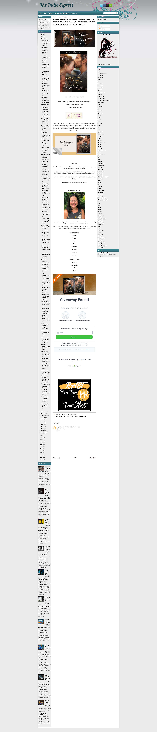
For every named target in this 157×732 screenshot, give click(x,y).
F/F (99, 121)
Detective (100, 110)
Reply (58, 430)
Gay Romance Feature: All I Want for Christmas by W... (45, 164)
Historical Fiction (102, 142)
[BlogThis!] (73, 414)
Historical (100, 140)
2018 (41, 448)
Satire (99, 207)
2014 (41, 457)
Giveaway (100, 131)
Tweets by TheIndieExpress (104, 253)
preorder (100, 186)
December (43, 38)
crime (99, 104)
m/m (99, 155)
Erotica (99, 115)
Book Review (101, 87)
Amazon (74, 262)
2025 (41, 36)
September (44, 415)
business (100, 89)
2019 (41, 446)
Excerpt (100, 119)
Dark (99, 108)
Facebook (74, 238)
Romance (100, 194)
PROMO (100, 188)
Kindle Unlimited (102, 150)
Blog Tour (100, 83)
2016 (41, 452)
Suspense (100, 224)
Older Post (92, 458)
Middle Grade (101, 165)
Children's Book (101, 92)
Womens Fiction (102, 238)
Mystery (100, 167)
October (43, 413)
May (42, 424)
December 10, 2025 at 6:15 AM (72, 427)
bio (98, 81)
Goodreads (74, 246)
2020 (41, 444)
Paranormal (100, 175)
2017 (41, 450)
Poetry (99, 182)
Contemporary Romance (103, 100)
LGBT (99, 152)
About (45, 13)
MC (99, 157)
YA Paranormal (101, 241)
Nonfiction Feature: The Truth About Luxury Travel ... (45, 372)
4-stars (99, 69)
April (42, 426)
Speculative (100, 217)
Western (100, 236)
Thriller (99, 228)
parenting (100, 178)
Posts (101, 26)
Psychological (101, 190)
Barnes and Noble (74, 265)
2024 (41, 435)
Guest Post (100, 136)
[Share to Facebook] (76, 414)
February (43, 430)
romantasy (100, 196)
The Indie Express (56, 5)
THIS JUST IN (74, 13)
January (43, 432)
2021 (41, 442)
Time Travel (101, 230)
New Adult (100, 169)
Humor (99, 146)
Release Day (101, 192)
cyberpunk (100, 106)
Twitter (74, 241)
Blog (74, 244)
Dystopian (100, 113)
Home (40, 13)
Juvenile (100, 148)
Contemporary (101, 98)
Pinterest (74, 249)
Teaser (99, 226)
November (43, 411)
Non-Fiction (100, 173)
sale (99, 203)
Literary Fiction (101, 154)
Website (74, 235)
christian (100, 94)
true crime (100, 234)
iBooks (74, 270)
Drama (99, 112)
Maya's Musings (61, 427)
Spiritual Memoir (102, 219)
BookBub (74, 255)
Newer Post (56, 458)
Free (99, 127)
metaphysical (101, 163)
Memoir (99, 159)
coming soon (101, 96)
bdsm (99, 79)
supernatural (101, 222)
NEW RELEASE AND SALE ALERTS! (62, 13)
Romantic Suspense (102, 199)
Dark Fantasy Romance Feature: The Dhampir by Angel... (44, 50)
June (42, 422)
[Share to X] (74, 414)
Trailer (99, 232)
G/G (99, 129)
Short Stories (101, 215)
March (42, 428)
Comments (102, 29)
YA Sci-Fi (100, 243)
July (42, 419)
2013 (41, 459)
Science (100, 211)
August (43, 417)
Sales (99, 205)
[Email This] (71, 414)
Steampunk (100, 220)
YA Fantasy (100, 240)
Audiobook (100, 77)
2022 (41, 439)
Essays (99, 117)
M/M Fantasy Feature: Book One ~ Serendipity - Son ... (45, 142)
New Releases (101, 171)
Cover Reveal (101, 102)
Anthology (100, 75)
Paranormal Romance (103, 176)
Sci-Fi (99, 209)
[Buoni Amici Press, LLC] (108, 35)
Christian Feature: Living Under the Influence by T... (45, 360)
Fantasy (100, 123)
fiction (99, 125)
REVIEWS (50, 13)
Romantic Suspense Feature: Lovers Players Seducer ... (45, 318)
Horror (99, 144)
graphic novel (101, 134)
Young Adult (101, 247)
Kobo (74, 268)
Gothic (99, 132)
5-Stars (99, 71)
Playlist (99, 180)
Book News (100, 85)
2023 (41, 437)
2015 (41, 455)
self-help (100, 213)
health (99, 138)
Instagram (74, 252)
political (99, 184)
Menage (100, 161)
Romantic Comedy (102, 198)
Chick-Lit (100, 90)
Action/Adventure (102, 73)
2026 (41, 34)
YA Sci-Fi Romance (102, 245)
